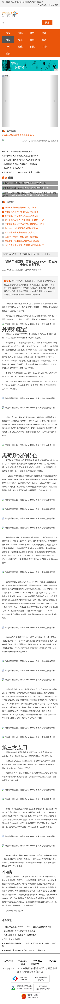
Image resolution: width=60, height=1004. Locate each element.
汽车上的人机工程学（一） (13, 939)
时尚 (32, 39)
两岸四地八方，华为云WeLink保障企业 (20, 216)
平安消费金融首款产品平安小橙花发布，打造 (23, 224)
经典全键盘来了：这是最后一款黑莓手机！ (20, 935)
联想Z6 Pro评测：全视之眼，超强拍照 (20, 237)
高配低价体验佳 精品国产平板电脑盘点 (18, 931)
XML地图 (37, 960)
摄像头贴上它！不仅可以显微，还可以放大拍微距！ (23, 950)
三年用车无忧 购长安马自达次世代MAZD (21, 233)
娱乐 (44, 32)
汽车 (20, 39)
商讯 (32, 46)
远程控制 (19, 911)
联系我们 (22, 960)
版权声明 (35, 964)
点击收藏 (54, 5)
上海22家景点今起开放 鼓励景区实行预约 (19, 164)
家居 (44, 39)
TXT (23, 964)
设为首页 (43, 5)
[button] (6, 101)
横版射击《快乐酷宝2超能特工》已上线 (21, 241)
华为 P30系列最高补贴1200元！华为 (19, 208)
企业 (8, 46)
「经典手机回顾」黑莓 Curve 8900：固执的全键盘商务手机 (26, 927)
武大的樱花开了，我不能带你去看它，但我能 (21, 172)
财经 (32, 32)
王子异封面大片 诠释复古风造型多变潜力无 (20, 156)
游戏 (20, 46)
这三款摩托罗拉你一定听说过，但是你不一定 (23, 220)
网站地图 (51, 960)
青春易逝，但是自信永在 (12, 168)
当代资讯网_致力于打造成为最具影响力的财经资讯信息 (22, 2)
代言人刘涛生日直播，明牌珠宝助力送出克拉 (23, 245)
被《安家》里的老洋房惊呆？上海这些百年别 (21, 160)
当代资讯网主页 (27, 254)
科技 (8, 39)
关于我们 (8, 960)
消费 (44, 46)
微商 (8, 53)
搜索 (47, 22)
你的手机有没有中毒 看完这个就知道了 (21, 212)
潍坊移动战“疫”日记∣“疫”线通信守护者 (20, 228)
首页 (8, 32)
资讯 (20, 32)
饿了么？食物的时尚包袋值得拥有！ (17, 152)
